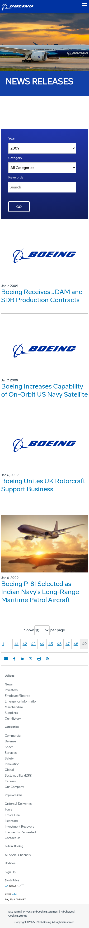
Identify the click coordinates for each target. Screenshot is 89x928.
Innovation (12, 764)
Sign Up (10, 872)
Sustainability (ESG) (18, 775)
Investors (11, 690)
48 (76, 644)
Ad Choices (67, 911)
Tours (8, 809)
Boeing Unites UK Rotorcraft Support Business (43, 485)
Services (11, 753)
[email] (5, 658)
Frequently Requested (20, 832)
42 (25, 644)
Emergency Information (21, 701)
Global (9, 770)
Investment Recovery (19, 826)
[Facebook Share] (14, 658)
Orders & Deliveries (18, 804)
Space (9, 747)
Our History (13, 718)
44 (42, 644)
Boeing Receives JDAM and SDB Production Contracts (42, 296)
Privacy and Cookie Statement (40, 911)
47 (68, 644)
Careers (10, 781)
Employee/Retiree (17, 696)
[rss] (47, 658)
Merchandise (14, 707)
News (9, 684)
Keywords (15, 177)
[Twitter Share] (30, 658)
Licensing (11, 821)
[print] (39, 658)
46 (59, 644)
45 (50, 644)
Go (19, 207)
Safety (9, 758)
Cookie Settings (17, 915)
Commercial (13, 735)
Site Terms (14, 911)
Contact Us (12, 838)
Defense (10, 741)
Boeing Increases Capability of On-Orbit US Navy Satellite (44, 390)
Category (15, 158)
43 (33, 644)
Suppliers (11, 713)
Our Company (14, 787)
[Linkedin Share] (22, 658)
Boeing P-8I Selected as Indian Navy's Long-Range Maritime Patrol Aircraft (40, 592)
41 (16, 644)
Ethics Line (12, 815)
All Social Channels (18, 855)
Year (11, 138)
